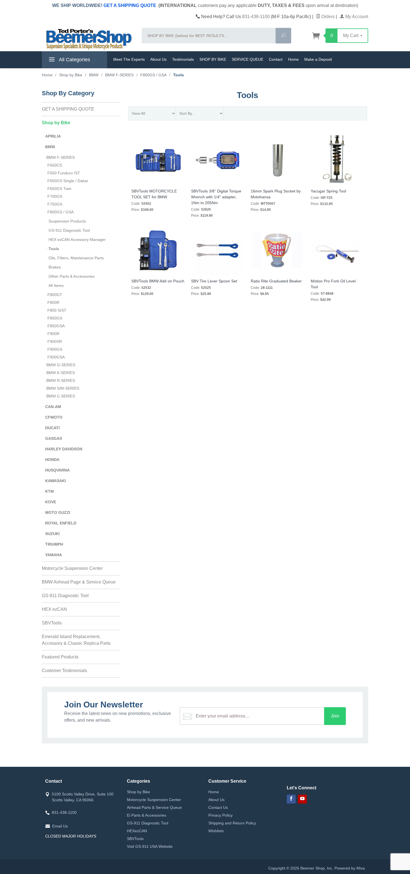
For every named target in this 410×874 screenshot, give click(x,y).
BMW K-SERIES (60, 372)
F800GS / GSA (60, 212)
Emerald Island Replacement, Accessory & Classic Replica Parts (76, 640)
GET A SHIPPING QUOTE (129, 5)
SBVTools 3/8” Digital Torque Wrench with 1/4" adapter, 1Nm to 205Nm (216, 197)
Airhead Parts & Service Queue (154, 807)
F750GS (54, 204)
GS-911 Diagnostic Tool (69, 230)
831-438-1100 (256, 16)
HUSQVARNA (57, 470)
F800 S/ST (56, 310)
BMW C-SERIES (60, 396)
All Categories (74, 59)
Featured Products (60, 657)
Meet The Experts (129, 59)
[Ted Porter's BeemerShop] (88, 39)
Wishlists (216, 831)
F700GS (54, 196)
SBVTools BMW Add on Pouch (157, 281)
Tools (54, 248)
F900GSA (56, 357)
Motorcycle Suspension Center (72, 568)
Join (335, 716)
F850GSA (56, 326)
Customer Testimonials (64, 670)
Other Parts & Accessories (72, 276)
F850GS (54, 318)
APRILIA (53, 136)
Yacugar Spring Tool (328, 191)
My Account (356, 16)
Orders (327, 16)
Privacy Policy (220, 815)
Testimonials (183, 59)
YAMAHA (53, 555)
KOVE (50, 502)
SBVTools (52, 623)
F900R (53, 333)
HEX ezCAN (54, 609)
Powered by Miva (349, 868)
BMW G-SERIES (60, 365)
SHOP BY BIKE (212, 59)
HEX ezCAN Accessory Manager (77, 239)
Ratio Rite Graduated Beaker (276, 281)
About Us (158, 59)
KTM (49, 491)
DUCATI (52, 428)
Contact (276, 59)
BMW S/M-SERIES (62, 388)
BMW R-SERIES (60, 380)
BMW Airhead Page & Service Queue (79, 582)
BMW (50, 147)
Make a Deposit (318, 59)
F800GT (54, 294)
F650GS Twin (59, 188)
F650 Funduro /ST (63, 173)
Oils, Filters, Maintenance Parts (76, 258)
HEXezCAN (137, 831)
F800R (53, 302)
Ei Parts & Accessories (146, 815)
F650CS (54, 165)
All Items (56, 285)
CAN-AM (53, 406)
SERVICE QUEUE (247, 59)
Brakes (55, 267)
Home (293, 59)
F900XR (54, 341)
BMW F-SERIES (60, 157)
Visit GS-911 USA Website (150, 846)
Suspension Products (67, 221)
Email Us (60, 826)
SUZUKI (52, 533)
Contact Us (218, 807)
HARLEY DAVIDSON (63, 449)
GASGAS (53, 438)
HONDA (52, 459)
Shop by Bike (56, 122)
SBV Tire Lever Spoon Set (214, 281)
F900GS (54, 349)
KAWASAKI (55, 480)
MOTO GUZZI (57, 512)
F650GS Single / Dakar (67, 181)
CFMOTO (53, 417)
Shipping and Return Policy (232, 823)
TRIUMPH (54, 544)
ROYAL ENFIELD (60, 523)
